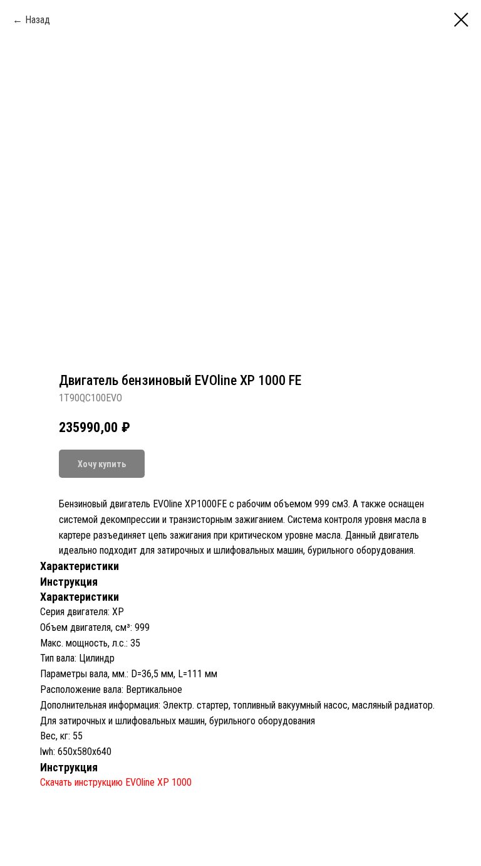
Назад (37, 20)
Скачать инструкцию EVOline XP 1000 (116, 782)
